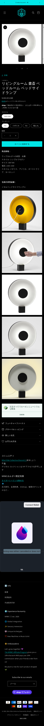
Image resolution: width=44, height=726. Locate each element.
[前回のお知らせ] (4, 2)
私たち (36, 126)
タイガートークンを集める (13, 480)
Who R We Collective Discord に (14, 460)
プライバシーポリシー (14, 715)
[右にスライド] (27, 68)
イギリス (15, 126)
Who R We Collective (13, 711)
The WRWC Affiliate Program (16, 652)
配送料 (4, 101)
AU (5, 126)
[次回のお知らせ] (39, 2)
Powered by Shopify (25, 711)
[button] (4, 12)
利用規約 (8, 597)
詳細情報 (22, 414)
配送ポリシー (35, 715)
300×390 (7, 116)
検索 (6, 592)
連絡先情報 (23, 718)
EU (26, 126)
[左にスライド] (16, 68)
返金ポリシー (38, 711)
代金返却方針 (10, 603)
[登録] (33, 684)
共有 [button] (6, 75)
